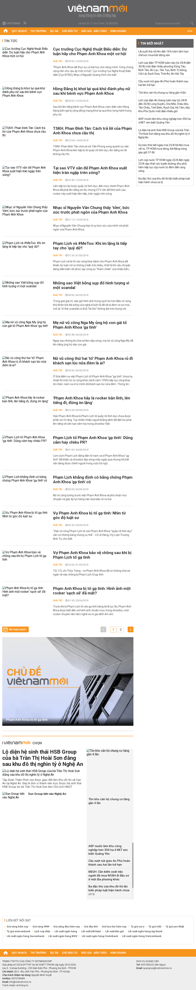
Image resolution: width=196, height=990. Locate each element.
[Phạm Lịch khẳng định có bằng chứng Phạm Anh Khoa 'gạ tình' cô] (25, 478)
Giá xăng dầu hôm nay (66, 926)
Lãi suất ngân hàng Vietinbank (100, 936)
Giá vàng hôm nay (17, 926)
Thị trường (38, 31)
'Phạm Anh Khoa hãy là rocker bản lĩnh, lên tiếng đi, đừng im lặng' (91, 400)
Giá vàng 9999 (41, 926)
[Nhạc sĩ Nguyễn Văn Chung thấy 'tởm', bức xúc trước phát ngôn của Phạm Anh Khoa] (25, 210)
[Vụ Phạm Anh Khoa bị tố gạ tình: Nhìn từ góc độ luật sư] (25, 514)
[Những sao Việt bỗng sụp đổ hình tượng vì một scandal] (25, 284)
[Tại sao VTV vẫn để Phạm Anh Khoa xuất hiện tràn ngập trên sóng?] (25, 171)
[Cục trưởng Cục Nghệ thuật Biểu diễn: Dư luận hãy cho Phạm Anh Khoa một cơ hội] (25, 52)
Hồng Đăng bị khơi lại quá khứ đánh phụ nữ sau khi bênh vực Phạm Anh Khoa (91, 91)
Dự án (54, 31)
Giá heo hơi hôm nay (114, 926)
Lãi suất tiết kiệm (91, 931)
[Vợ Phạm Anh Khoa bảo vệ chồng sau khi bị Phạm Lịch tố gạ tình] (25, 555)
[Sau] (130, 629)
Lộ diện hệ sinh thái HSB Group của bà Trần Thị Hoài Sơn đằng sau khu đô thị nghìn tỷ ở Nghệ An (42, 758)
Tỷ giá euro (137, 926)
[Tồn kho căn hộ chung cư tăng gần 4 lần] (110, 752)
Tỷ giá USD (155, 926)
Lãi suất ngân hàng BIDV (63, 936)
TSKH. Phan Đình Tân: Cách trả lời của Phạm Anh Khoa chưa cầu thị (92, 130)
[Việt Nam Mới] (98, 11)
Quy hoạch (19, 31)
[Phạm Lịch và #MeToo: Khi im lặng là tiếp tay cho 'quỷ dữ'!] (25, 244)
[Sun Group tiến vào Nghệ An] (13, 795)
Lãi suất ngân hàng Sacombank (25, 936)
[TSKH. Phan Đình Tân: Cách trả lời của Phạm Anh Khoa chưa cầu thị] (25, 131)
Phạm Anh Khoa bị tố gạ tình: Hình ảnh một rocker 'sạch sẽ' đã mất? (92, 590)
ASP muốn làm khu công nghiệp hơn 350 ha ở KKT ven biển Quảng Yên (108, 849)
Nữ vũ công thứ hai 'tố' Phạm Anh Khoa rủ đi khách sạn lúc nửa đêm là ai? (93, 360)
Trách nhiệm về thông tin (15, 985)
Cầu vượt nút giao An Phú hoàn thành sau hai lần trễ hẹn (109, 862)
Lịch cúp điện (42, 931)
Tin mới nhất (152, 43)
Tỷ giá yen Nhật (175, 926)
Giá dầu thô (91, 926)
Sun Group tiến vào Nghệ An (47, 794)
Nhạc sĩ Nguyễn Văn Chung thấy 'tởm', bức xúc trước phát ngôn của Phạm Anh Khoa (91, 210)
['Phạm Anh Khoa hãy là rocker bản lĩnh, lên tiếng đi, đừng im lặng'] (25, 399)
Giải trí (57, 61)
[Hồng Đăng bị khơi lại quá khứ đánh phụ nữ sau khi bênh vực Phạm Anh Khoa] (25, 92)
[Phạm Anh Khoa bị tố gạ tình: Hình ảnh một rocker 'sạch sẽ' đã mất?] (25, 591)
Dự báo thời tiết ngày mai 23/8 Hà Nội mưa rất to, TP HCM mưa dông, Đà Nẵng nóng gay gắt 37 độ (163, 149)
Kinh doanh (118, 31)
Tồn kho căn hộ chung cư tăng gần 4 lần (109, 801)
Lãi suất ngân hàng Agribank (145, 931)
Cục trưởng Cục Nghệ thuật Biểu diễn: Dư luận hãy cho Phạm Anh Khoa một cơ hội (90, 51)
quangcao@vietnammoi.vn (157, 968)
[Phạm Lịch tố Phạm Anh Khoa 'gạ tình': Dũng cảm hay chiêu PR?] (25, 439)
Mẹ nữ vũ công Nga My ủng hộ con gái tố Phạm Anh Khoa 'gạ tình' (90, 325)
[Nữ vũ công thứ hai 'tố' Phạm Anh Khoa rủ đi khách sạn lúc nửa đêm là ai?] (25, 361)
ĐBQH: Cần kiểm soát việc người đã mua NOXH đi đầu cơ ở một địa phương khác (108, 875)
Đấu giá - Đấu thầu (94, 31)
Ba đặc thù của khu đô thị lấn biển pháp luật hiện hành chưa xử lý (108, 890)
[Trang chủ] (6, 31)
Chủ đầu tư (70, 31)
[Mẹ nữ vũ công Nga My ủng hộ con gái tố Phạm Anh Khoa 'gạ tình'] (25, 324)
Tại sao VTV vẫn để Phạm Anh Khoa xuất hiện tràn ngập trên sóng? (90, 170)
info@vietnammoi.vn (20, 982)
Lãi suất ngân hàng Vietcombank (141, 936)
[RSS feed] (25, 23)
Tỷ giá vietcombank (18, 931)
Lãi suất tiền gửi (114, 931)
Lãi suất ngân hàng (66, 931)
